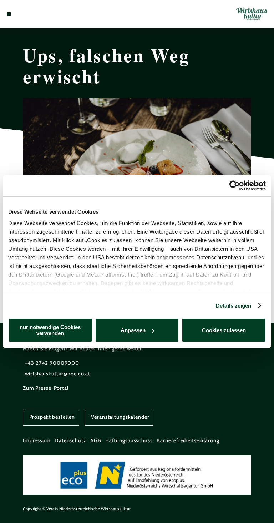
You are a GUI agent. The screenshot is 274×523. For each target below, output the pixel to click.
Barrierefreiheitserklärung (188, 440)
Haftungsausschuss (129, 440)
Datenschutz (70, 440)
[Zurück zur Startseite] (251, 14)
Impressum (37, 440)
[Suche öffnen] (35, 14)
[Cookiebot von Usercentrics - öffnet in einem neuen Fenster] (234, 185)
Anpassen (133, 330)
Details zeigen (233, 306)
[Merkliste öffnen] (28, 14)
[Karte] (22, 14)
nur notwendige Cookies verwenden (50, 330)
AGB (95, 440)
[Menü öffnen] (9, 14)
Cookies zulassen (224, 330)
